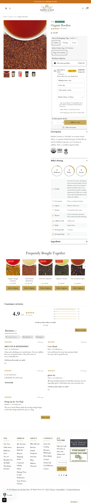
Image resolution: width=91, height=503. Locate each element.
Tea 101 (6, 457)
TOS (47, 489)
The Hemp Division (7, 467)
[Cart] (86, 8)
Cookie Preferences (73, 489)
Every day (61, 85)
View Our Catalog (46, 445)
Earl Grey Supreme (45, 279)
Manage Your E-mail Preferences (21, 475)
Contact (46, 459)
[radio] (69, 63)
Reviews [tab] (11, 330)
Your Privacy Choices (21, 482)
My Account (21, 444)
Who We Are (35, 444)
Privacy (52, 489)
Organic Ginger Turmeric (13, 280)
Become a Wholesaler (47, 451)
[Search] (10, 8)
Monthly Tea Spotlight (8, 461)
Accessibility (60, 489)
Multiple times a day (64, 80)
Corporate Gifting (20, 464)
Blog (32, 460)
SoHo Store (7, 447)
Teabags (65, 43)
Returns (19, 453)
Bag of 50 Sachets (59, 52)
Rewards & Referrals (20, 448)
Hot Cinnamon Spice (78, 279)
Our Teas (7, 444)
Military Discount (33, 464)
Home (5, 17)
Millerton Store (7, 452)
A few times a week (64, 90)
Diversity (33, 457)
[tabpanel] (45, 378)
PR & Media (47, 456)
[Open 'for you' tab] (4, 500)
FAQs (19, 469)
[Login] (83, 8)
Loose (74, 43)
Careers (46, 469)
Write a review (81, 330)
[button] (66, 309)
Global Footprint (33, 452)
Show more (45, 417)
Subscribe (61, 469)
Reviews (33, 447)
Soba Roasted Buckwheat (29, 280)
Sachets (55, 43)
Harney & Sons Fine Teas (21, 489)
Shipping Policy (20, 458)
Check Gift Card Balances (48, 464)
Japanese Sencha (62, 279)
